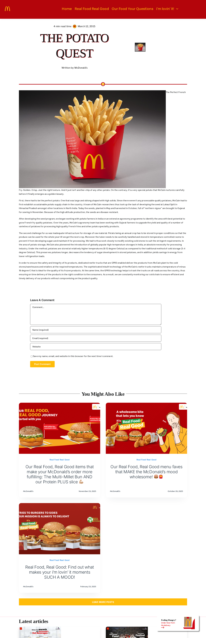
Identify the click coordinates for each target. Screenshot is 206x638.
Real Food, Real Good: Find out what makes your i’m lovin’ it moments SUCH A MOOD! (59, 572)
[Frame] (8, 7)
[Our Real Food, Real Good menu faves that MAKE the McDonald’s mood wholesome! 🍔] (146, 404)
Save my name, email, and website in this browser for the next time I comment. (73, 356)
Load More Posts (103, 602)
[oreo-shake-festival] (127, 627)
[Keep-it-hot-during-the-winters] (40, 627)
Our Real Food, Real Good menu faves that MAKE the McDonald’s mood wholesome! (146, 471)
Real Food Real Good (60, 459)
